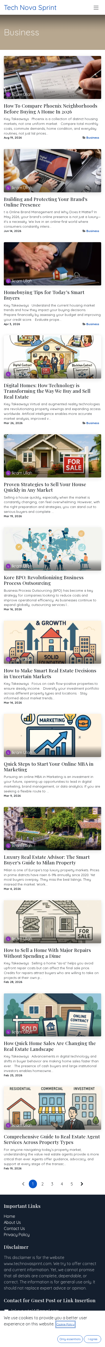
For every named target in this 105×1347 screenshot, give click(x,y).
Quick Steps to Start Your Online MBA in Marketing (49, 767)
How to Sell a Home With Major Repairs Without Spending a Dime (47, 953)
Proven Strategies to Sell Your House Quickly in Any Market (45, 487)
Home (9, 1216)
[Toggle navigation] (96, 7)
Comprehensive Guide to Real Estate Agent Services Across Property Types (52, 1139)
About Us (12, 1222)
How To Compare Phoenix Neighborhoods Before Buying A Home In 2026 (50, 108)
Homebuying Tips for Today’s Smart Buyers (44, 295)
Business (92, 137)
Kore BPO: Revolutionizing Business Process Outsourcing (44, 580)
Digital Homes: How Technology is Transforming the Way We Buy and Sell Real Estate (47, 391)
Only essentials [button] (70, 1339)
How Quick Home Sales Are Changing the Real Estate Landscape (50, 1046)
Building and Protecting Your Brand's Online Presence (45, 202)
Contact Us (14, 1228)
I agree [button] (92, 1339)
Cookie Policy (65, 1324)
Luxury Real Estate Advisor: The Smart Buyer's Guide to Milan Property (47, 860)
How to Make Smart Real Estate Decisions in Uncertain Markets (50, 673)
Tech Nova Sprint (30, 7)
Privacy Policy (17, 1234)
